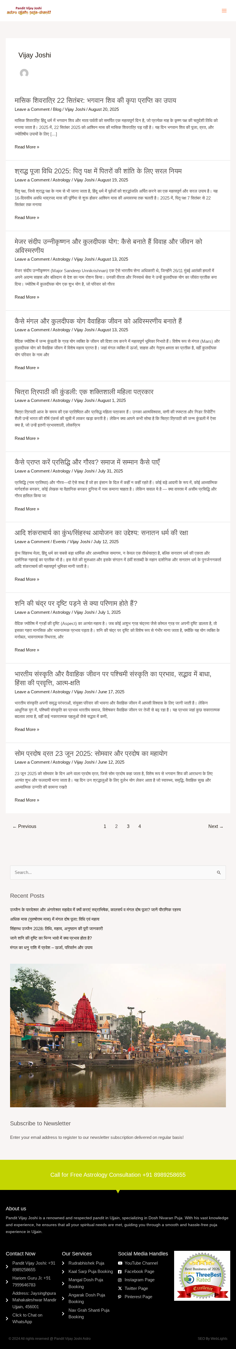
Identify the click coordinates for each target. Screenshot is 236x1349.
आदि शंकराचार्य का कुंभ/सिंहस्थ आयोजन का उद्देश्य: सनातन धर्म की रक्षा (101, 533)
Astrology (62, 180)
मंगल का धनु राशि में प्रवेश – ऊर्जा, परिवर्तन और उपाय (51, 947)
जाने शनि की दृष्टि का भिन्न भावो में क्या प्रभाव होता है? (51, 938)
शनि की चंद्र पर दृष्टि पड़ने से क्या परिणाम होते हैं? (76, 603)
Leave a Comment (32, 109)
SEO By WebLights (212, 1339)
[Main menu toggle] (224, 11)
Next (216, 826)
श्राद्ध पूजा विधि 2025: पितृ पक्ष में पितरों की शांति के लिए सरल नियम (98, 171)
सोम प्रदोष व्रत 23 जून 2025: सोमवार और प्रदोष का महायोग (91, 753)
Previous (24, 826)
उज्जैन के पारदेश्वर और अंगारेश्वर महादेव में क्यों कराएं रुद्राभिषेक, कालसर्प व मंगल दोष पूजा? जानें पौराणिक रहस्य (95, 909)
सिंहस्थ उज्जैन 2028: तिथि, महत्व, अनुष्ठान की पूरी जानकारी (56, 928)
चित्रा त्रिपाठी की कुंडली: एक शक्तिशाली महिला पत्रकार (84, 392)
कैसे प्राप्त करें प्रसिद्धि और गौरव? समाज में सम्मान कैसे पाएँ (87, 462)
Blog (57, 109)
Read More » (27, 147)
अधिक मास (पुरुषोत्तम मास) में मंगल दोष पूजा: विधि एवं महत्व (54, 919)
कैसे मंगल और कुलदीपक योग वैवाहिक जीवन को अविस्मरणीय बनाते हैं (98, 321)
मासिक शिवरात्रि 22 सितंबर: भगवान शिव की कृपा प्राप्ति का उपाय (95, 100)
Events (59, 541)
